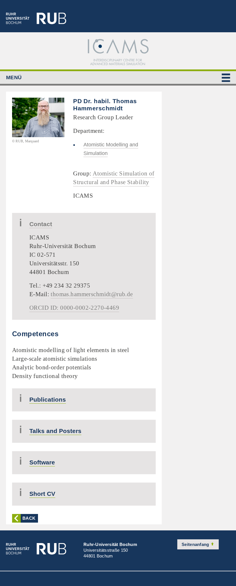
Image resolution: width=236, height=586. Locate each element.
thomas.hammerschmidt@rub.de (92, 294)
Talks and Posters (55, 431)
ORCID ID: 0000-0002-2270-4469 (74, 307)
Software (42, 462)
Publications (47, 399)
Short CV (42, 493)
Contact (40, 224)
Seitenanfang (196, 544)
